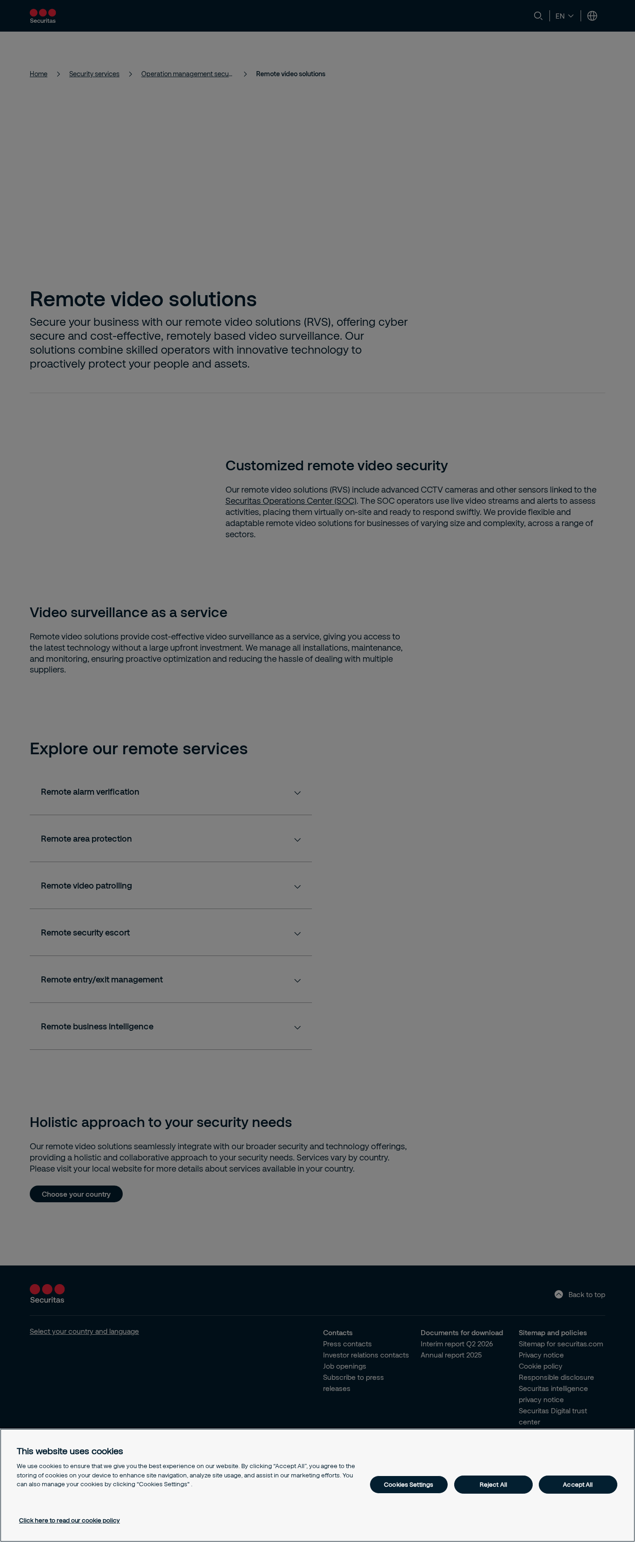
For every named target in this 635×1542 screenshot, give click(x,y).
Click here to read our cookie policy (69, 1520)
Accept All (578, 1484)
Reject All (493, 1484)
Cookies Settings (408, 1484)
